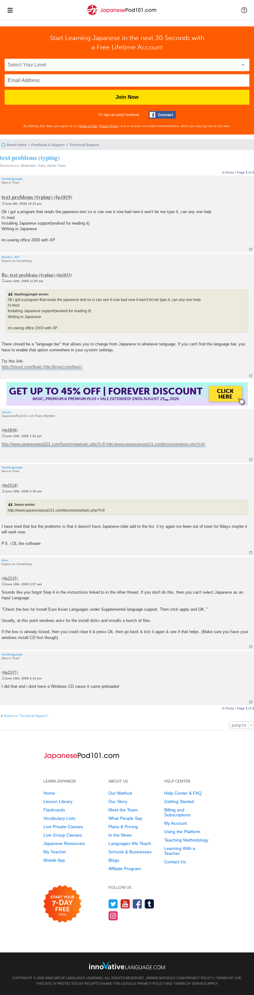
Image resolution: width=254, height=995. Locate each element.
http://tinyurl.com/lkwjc (22, 366)
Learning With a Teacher (179, 851)
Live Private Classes (63, 826)
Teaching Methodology (186, 840)
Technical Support (84, 145)
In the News (120, 835)
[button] (244, 10)
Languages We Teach (129, 843)
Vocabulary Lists (59, 818)
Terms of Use (88, 126)
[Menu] (10, 10)
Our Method (120, 793)
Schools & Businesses (129, 851)
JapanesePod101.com (165, 978)
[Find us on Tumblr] (149, 904)
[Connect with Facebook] (162, 114)
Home (49, 793)
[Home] (121, 15)
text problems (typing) (30, 157)
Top (250, 249)
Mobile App (54, 860)
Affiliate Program (124, 868)
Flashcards (54, 809)
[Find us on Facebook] (137, 904)
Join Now (127, 97)
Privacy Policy (109, 126)
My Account (175, 823)
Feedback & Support (48, 145)
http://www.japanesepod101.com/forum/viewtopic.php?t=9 (53, 444)
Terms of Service (190, 983)
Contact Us (175, 861)
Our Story (117, 801)
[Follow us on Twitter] (113, 904)
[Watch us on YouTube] (125, 904)
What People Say (125, 818)
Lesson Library (57, 801)
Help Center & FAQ (183, 793)
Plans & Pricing (123, 826)
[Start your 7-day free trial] (62, 904)
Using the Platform (182, 831)
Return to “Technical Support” (26, 716)
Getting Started (179, 801)
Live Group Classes (62, 835)
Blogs (113, 860)
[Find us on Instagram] (113, 915)
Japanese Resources (64, 843)
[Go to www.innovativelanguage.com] (127, 965)
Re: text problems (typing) (28, 274)
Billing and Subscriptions (177, 812)
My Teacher (54, 851)
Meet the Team (123, 809)
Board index (17, 145)
